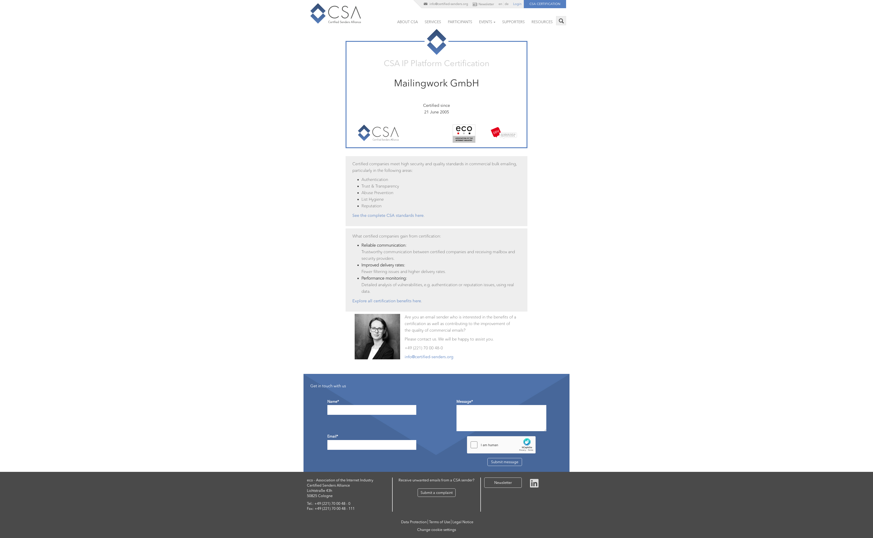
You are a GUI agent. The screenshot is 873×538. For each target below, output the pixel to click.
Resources (542, 22)
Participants (460, 22)
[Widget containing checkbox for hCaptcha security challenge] (501, 444)
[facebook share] (534, 482)
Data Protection (414, 522)
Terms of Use (439, 522)
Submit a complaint (437, 492)
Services (433, 22)
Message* (465, 401)
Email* (332, 436)
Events (486, 22)
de (507, 4)
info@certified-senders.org (429, 356)
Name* (333, 401)
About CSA (407, 22)
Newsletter (503, 482)
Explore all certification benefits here (386, 300)
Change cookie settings (436, 529)
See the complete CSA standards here (388, 215)
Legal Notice (462, 522)
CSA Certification (544, 4)
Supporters (513, 22)
